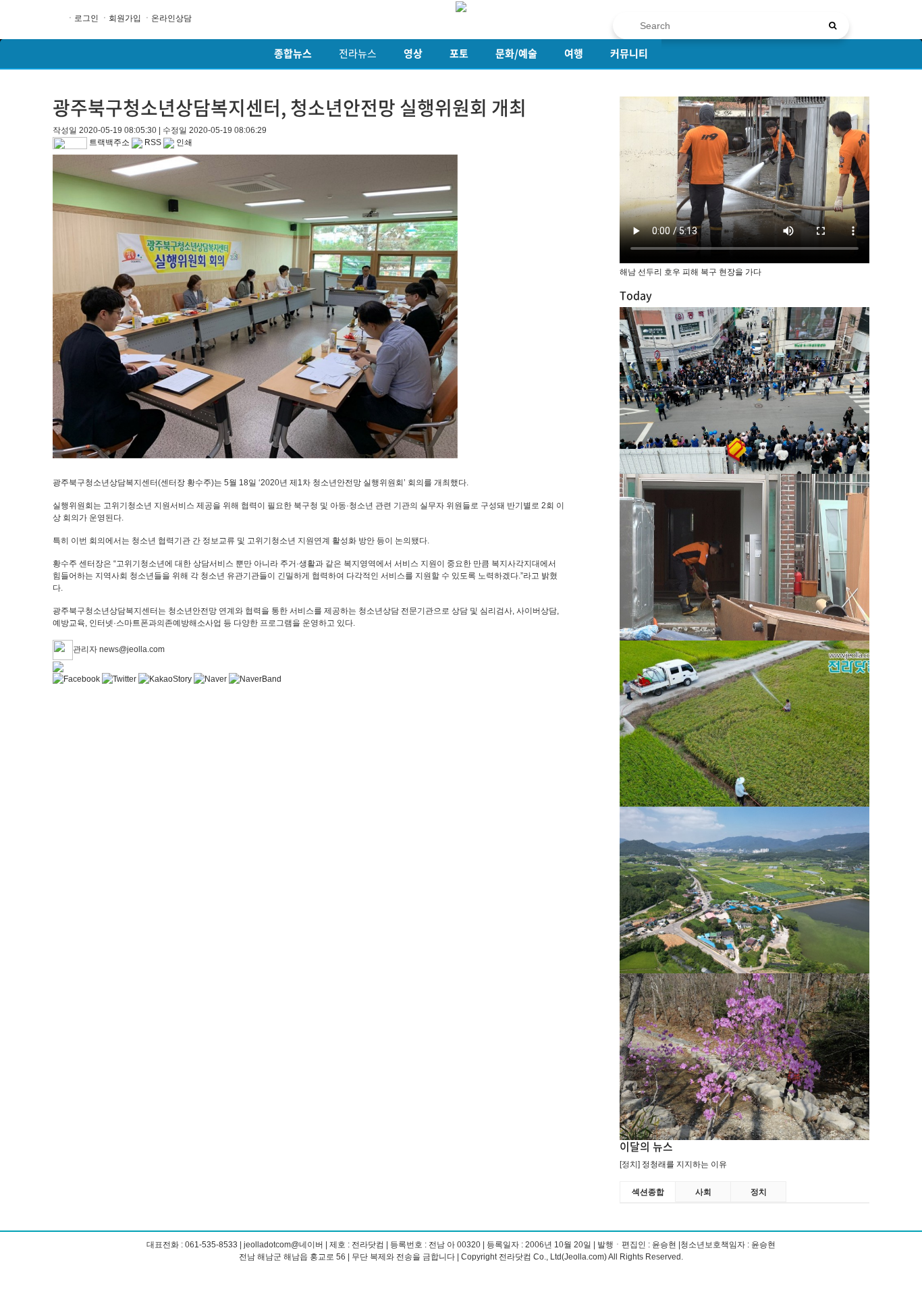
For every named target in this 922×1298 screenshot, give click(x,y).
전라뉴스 (358, 53)
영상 (413, 53)
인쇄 (183, 142)
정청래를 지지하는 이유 (684, 1164)
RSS (151, 142)
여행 (573, 53)
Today (636, 295)
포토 (459, 53)
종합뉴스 (293, 53)
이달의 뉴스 (646, 1146)
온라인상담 (171, 18)
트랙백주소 (108, 142)
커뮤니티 (629, 53)
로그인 (86, 18)
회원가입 (125, 18)
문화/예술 (516, 53)
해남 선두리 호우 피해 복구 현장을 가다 (690, 272)
